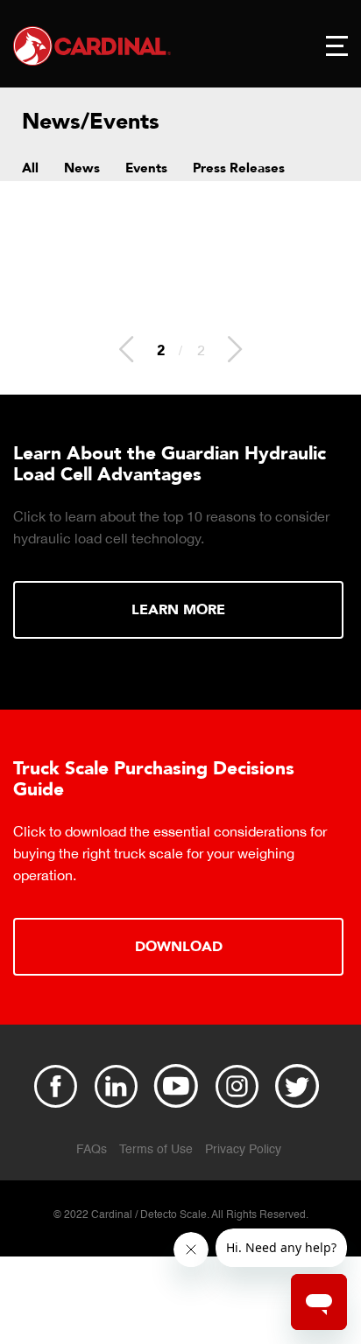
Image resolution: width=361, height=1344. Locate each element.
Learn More (178, 610)
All (30, 168)
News (82, 168)
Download (179, 946)
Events (146, 168)
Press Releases (239, 168)
